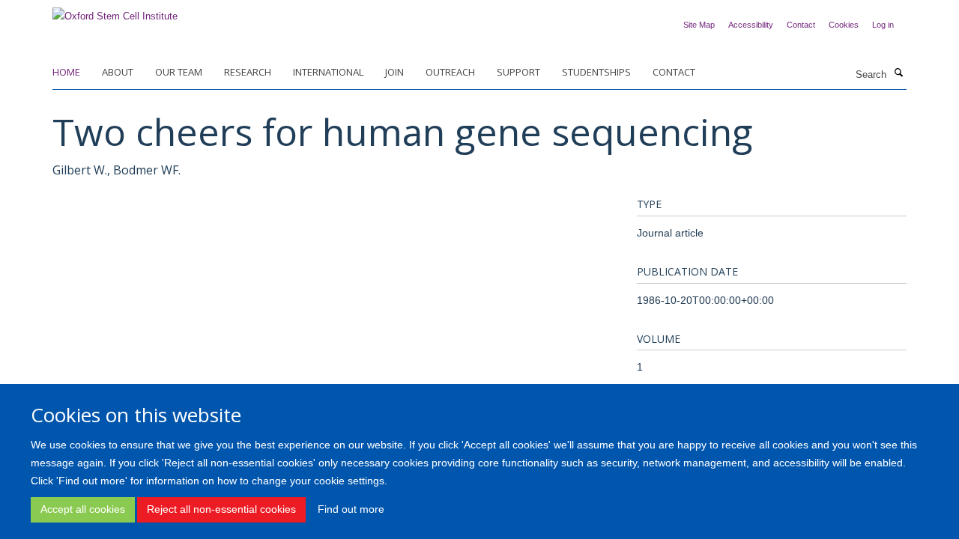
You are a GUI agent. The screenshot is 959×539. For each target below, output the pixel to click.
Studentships (596, 72)
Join (394, 72)
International (328, 72)
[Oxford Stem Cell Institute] (115, 11)
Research (247, 72)
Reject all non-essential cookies (221, 509)
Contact (801, 24)
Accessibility (750, 24)
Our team (178, 72)
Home (66, 72)
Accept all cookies (82, 509)
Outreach (450, 72)
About (117, 72)
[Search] (898, 73)
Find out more (351, 509)
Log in (883, 24)
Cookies (844, 24)
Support (518, 72)
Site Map (699, 24)
